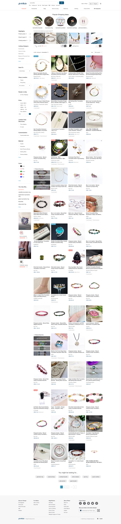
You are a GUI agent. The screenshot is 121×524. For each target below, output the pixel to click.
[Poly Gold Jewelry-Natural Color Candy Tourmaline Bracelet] (77, 397)
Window (20, 510)
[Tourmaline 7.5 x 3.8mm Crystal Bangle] (77, 451)
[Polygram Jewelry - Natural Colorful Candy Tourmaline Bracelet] (77, 285)
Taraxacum (53, 382)
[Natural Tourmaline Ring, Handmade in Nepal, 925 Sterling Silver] (94, 204)
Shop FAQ (36, 504)
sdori (87, 132)
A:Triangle (71, 270)
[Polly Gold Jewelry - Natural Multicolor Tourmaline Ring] (77, 176)
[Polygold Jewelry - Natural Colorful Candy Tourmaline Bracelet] (42, 423)
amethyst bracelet (63, 476)
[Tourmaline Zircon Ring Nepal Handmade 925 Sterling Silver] (42, 451)
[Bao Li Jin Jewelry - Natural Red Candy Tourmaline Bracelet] (59, 204)
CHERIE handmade (38, 298)
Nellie (87, 216)
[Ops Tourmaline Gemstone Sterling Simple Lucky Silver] (42, 119)
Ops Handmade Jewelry (39, 132)
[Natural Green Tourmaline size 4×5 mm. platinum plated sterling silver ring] (94, 369)
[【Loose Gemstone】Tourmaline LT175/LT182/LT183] (42, 231)
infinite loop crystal (55, 160)
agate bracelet (73, 481)
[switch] (24, 34)
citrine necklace (75, 476)
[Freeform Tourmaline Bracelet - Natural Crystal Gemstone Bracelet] (94, 257)
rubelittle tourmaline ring (24, 192)
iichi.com (66, 512)
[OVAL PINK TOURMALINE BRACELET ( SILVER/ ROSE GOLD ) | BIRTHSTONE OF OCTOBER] (94, 119)
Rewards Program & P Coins (54, 514)
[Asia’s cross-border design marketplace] (22, 3)
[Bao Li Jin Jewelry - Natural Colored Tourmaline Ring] (94, 176)
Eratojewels (53, 244)
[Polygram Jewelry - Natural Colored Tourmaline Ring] (42, 147)
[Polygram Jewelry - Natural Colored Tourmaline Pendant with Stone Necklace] (77, 341)
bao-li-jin (35, 160)
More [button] (20, 61)
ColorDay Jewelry (72, 382)
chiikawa (53, 5)
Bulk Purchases (52, 504)
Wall (19, 508)
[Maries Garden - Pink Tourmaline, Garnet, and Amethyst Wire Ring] (94, 147)
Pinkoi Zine (20, 504)
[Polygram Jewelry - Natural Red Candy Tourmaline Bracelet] (42, 369)
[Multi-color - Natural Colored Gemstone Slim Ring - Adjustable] (77, 204)
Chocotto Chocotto (90, 160)
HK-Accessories (54, 298)
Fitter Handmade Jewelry (56, 104)
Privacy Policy (52, 510)
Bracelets (20, 201)
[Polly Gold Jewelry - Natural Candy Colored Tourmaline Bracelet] (59, 257)
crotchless (58, 5)
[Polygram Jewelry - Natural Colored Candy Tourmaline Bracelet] (77, 231)
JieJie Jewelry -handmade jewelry (76, 76)
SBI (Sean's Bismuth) (56, 76)
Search (61, 2)
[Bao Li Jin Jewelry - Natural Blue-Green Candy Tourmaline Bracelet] (94, 231)
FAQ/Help (51, 502)
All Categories (21, 502)
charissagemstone (90, 382)
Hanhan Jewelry (37, 216)
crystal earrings (51, 476)
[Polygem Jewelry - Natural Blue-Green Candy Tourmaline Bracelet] (59, 313)
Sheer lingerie (45, 5)
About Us (66, 502)
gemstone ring (40, 476)
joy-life (70, 104)
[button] (30, 114)
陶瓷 (49, 5)
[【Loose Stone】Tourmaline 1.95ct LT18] (59, 119)
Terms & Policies (52, 508)
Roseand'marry (37, 76)
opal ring (86, 476)
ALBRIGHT (53, 132)
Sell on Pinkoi (84, 3)
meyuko (88, 326)
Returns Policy (52, 512)
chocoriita (71, 160)
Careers (65, 510)
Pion (30, 5)
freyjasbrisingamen (55, 464)
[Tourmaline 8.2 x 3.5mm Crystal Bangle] (59, 285)
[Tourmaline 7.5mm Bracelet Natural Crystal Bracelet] (94, 423)
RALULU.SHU (89, 104)
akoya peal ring (22, 204)
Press (65, 504)
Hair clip (39, 5)
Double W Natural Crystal (91, 270)
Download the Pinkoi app (88, 510)
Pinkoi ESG (66, 506)
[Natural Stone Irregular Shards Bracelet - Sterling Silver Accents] (59, 369)
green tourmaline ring (23, 199)
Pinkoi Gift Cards (21, 506)
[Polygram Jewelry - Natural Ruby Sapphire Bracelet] (42, 313)
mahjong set (34, 5)
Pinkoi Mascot (67, 508)
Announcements (52, 506)
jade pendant (62, 481)
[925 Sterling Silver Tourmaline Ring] (77, 91)
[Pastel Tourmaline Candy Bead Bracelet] (59, 451)
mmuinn (70, 216)
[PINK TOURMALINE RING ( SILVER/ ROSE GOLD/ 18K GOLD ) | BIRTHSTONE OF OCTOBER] (94, 451)
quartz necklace (95, 476)
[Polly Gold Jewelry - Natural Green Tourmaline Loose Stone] (42, 257)
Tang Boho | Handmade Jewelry (41, 104)
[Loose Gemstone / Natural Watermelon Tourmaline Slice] (94, 313)
